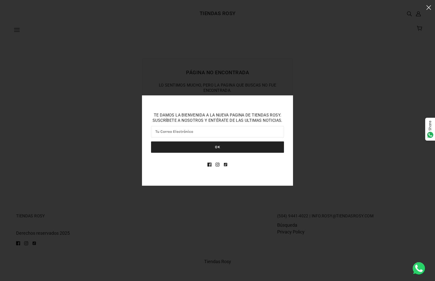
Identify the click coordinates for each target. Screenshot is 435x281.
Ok (217, 147)
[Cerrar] (428, 7)
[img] (209, 164)
